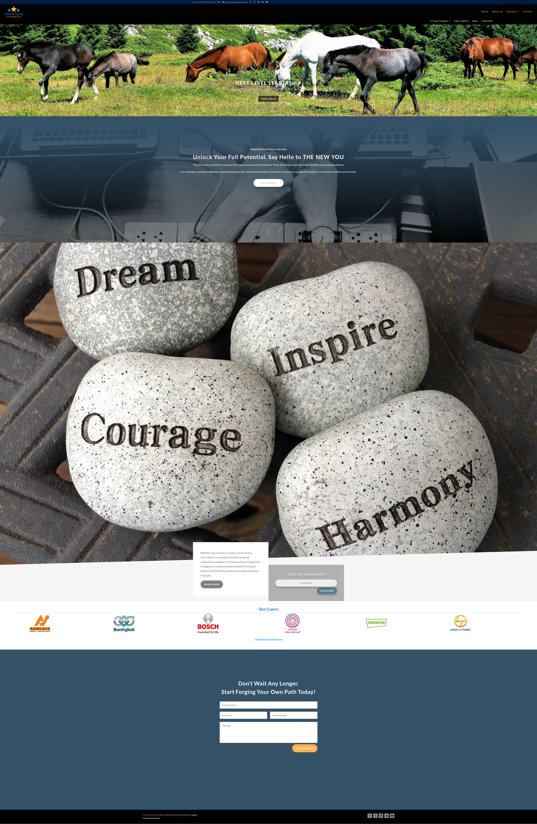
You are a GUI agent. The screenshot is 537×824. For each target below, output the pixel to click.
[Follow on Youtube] (392, 816)
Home (484, 12)
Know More (268, 108)
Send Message (305, 748)
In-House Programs (439, 21)
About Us (497, 12)
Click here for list (268, 639)
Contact (528, 12)
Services (512, 12)
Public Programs (461, 21)
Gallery (475, 21)
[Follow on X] (375, 816)
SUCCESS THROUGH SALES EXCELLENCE (268, 92)
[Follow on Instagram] (381, 816)
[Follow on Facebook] (370, 816)
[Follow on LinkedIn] (386, 816)
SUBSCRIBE (327, 591)
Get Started (268, 183)
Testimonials (487, 21)
